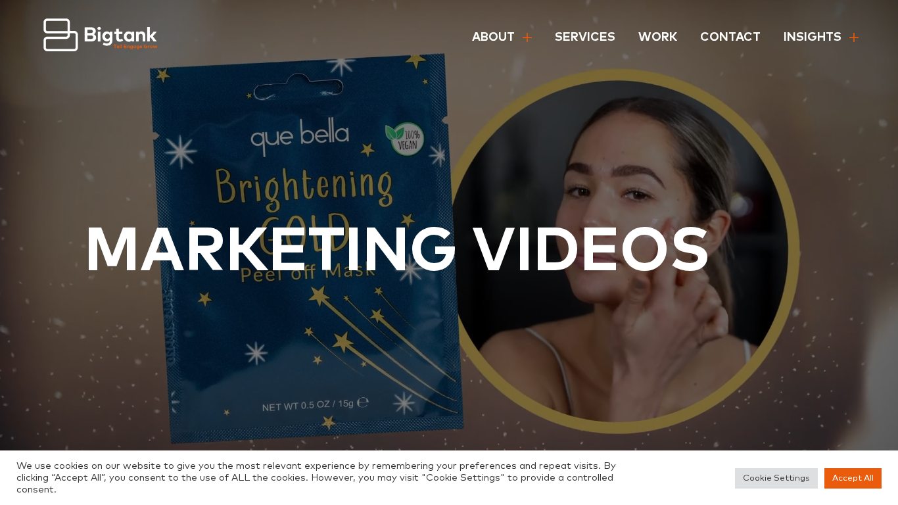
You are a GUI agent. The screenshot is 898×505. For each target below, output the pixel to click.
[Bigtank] (101, 38)
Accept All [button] (853, 478)
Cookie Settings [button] (776, 478)
